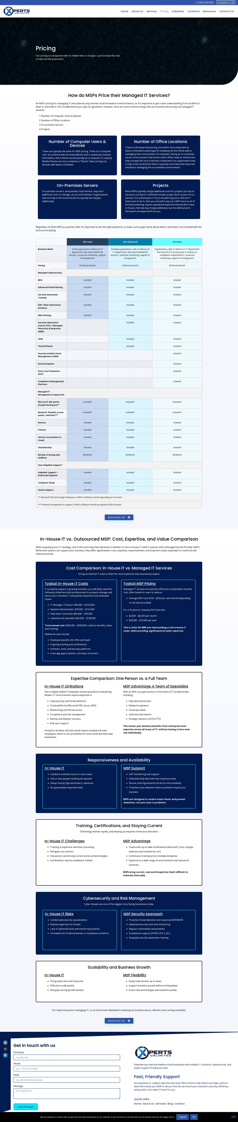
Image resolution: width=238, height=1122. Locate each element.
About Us (137, 11)
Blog (170, 1103)
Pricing (164, 11)
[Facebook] (5, 1042)
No (194, 1117)
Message (18, 1086)
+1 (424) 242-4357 (204, 2)
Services (151, 11)
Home (124, 11)
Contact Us (226, 11)
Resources (209, 11)
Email (16, 1075)
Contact (179, 1103)
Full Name (18, 1052)
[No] (233, 1117)
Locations (193, 11)
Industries (178, 11)
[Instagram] (5, 1048)
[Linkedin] (5, 1055)
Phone (16, 1063)
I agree (182, 1117)
